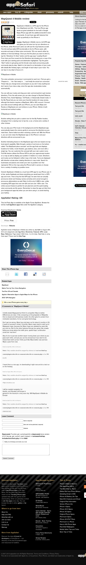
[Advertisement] (63, 47)
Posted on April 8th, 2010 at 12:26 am (11, 346)
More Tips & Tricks (66, 532)
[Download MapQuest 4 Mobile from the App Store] (8, 34)
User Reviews (13, 22)
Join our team (6, 520)
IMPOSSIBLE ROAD (42, 494)
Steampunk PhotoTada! (43, 484)
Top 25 (18, 12)
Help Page (22, 236)
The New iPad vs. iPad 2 (68, 489)
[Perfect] (8, 22)
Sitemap (4, 527)
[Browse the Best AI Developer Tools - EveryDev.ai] (26, 252)
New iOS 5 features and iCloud (70, 499)
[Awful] (2, 22)
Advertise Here (63, 81)
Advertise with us (7, 517)
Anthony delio (46, 539)
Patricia (39, 528)
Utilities (77, 69)
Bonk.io (46, 502)
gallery (20, 503)
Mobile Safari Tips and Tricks (69, 529)
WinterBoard (40, 506)
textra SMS (40, 502)
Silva (44, 517)
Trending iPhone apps (18, 494)
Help (71, 12)
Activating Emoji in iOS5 (68, 494)
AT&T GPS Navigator (8, 298)
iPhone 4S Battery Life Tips (69, 496)
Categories (28, 12)
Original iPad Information (68, 501)
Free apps (78, 67)
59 (36, 495)
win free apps (7, 501)
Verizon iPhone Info (66, 504)
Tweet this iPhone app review (16, 274)
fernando (40, 522)
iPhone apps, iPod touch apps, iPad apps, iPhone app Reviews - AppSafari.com (25, 4)
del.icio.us (35, 274)
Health (83, 78)
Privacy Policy (54, 554)
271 (37, 517)
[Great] (7, 22)
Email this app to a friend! (7, 274)
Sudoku (38, 489)
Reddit (44, 274)
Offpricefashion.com (9, 382)
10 (36, 528)
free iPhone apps (11, 490)
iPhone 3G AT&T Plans (67, 519)
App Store (21, 232)
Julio (42, 534)
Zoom (11, 22)
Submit (60, 12)
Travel (83, 76)
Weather (77, 78)
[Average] (5, 22)
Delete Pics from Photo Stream (70, 491)
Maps (3, 234)
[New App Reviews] (7, 12)
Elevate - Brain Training (43, 521)
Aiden (38, 534)
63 (36, 522)
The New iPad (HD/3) (67, 486)
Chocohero (39, 526)
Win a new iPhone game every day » (16, 302)
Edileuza (45, 522)
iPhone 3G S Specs (66, 509)
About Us (5, 512)
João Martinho (45, 497)
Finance (77, 76)
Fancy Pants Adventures (44, 533)
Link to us (5, 522)
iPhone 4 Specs (65, 506)
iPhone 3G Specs (65, 511)
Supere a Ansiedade (42, 528)
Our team (20, 484)
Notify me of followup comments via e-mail (16, 442)
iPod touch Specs (65, 517)
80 (36, 507)
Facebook (26, 274)
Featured (36, 232)
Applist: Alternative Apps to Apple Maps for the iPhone (19, 294)
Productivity (79, 71)
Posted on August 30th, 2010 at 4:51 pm (12, 371)
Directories (29, 232)
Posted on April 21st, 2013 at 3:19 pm (11, 400)
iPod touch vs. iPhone (67, 522)
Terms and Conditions (41, 554)
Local (45, 232)
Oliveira (40, 517)
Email (77, 80)
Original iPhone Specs (67, 514)
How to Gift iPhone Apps (68, 524)
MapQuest (5, 285)
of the (27, 8)
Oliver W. (42, 490)
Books (77, 83)
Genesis (39, 507)
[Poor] (3, 22)
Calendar (83, 80)
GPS (41, 232)
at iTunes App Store (9, 214)
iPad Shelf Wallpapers (67, 527)
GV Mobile (39, 501)
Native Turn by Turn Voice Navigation (14, 288)
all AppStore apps (13, 205)
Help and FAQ (6, 514)
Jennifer (39, 539)
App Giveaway (50, 12)
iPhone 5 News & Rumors (68, 484)
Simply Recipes (41, 538)
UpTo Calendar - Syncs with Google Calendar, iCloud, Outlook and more (43, 513)
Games (77, 64)
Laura (38, 485)
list (25, 503)
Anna (38, 490)
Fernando (45, 507)
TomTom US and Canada (10, 291)
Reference (8, 234)
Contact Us (5, 525)
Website (12, 226)
